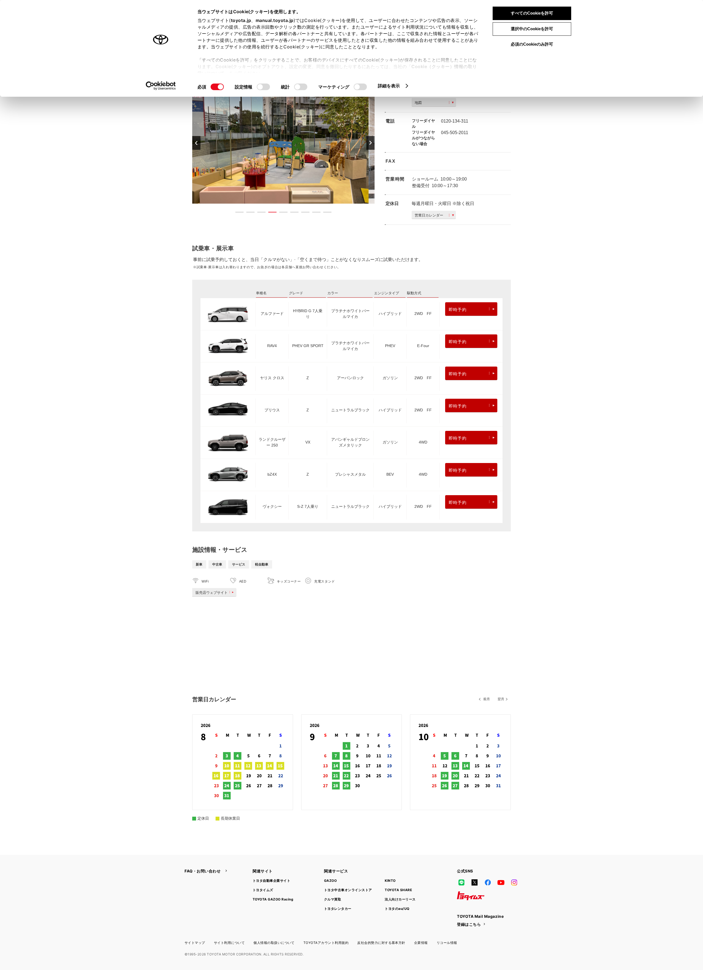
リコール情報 (447, 943)
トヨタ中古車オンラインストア (348, 890)
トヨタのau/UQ (397, 909)
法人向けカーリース (400, 899)
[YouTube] (500, 882)
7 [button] (302, 213)
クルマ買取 (332, 899)
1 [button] (236, 213)
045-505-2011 (454, 132)
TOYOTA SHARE (398, 890)
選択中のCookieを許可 (532, 28)
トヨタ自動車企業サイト (271, 880)
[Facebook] (487, 882)
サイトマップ (195, 943)
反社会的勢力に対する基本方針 (381, 943)
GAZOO (330, 880)
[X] (474, 882)
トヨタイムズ (263, 890)
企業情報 (421, 943)
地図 (418, 103)
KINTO (390, 880)
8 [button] (313, 213)
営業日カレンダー (429, 215)
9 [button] (324, 213)
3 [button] (258, 213)
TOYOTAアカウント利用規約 (325, 943)
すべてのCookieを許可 (532, 13)
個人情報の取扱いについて (274, 943)
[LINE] (461, 882)
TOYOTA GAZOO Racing (273, 899)
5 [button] (280, 213)
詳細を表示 (389, 85)
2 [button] (247, 213)
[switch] (263, 87)
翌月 (501, 699)
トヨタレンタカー (338, 909)
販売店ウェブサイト (212, 593)
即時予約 (458, 309)
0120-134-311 (454, 121)
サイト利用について (229, 943)
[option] (283, 143)
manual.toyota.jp (275, 20)
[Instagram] (514, 882)
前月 (486, 699)
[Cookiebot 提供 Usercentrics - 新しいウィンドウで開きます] (161, 85)
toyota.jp (241, 20)
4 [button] (269, 213)
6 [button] (291, 213)
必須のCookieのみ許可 (532, 44)
